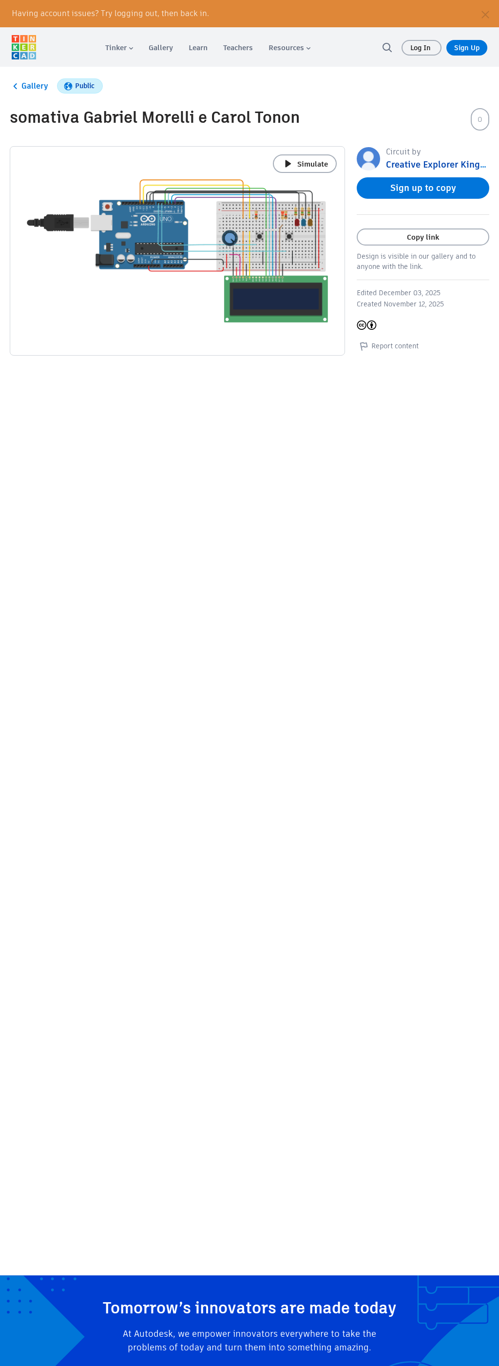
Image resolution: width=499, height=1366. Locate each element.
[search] (387, 47)
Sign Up (467, 48)
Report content (395, 346)
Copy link (423, 237)
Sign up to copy (423, 188)
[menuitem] (119, 47)
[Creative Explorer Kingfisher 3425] (368, 158)
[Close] (485, 13)
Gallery (34, 86)
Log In (421, 48)
